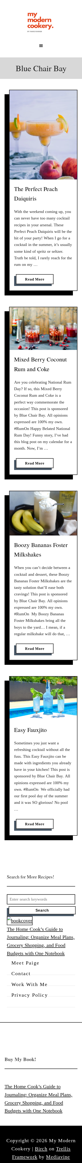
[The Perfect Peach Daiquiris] (43, 134)
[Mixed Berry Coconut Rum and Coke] (43, 328)
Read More (36, 280)
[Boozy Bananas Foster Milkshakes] (43, 513)
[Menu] (41, 45)
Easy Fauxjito (30, 730)
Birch (41, 1148)
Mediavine (58, 1157)
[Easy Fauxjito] (43, 698)
